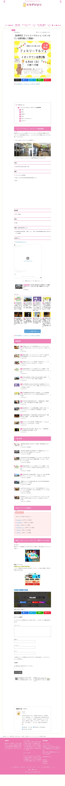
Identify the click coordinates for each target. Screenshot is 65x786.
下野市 (36, 741)
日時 (22, 109)
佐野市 (23, 736)
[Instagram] (58, 25)
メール (16, 645)
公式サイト (23, 120)
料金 (22, 116)
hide (23, 104)
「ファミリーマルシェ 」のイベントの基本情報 (29, 107)
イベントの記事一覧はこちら (33, 331)
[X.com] (54, 25)
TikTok (18, 525)
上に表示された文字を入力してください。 (24, 665)
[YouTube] (56, 25)
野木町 (32, 741)
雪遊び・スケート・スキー (34, 760)
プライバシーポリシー (47, 745)
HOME (5, 736)
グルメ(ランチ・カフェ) (33, 755)
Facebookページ (20, 527)
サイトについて (46, 743)
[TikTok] (30, 729)
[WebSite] (24, 727)
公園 (34, 757)
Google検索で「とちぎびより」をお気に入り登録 (27, 83)
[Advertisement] (32, 16)
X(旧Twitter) (45, 761)
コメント (17, 625)
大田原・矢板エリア (30, 748)
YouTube (19, 532)
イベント (13, 30)
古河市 (27, 749)
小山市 (25, 741)
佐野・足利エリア (18, 736)
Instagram (19, 520)
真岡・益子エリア (30, 746)
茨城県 (36, 748)
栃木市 (28, 741)
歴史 (27, 760)
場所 (22, 111)
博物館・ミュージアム (30, 759)
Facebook (45, 763)
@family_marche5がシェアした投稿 (27, 276)
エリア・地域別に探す (9, 25)
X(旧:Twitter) (19, 522)
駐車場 (22, 114)
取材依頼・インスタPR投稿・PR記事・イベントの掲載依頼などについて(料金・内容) (51, 748)
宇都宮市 (36, 743)
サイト (15, 651)
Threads (18, 530)
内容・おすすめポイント (26, 118)
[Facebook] (52, 25)
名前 (15, 639)
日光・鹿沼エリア (29, 745)
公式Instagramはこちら (20, 241)
